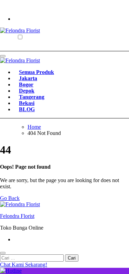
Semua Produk (36, 72)
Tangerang (31, 97)
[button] (64, 265)
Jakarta (28, 78)
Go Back (10, 198)
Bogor (26, 84)
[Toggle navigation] (3, 56)
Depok (26, 91)
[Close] (3, 253)
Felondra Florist (17, 216)
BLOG (27, 109)
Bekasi (26, 103)
